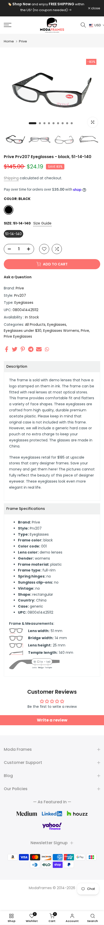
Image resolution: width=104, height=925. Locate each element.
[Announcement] (46, 7)
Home (9, 41)
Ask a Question (18, 277)
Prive (23, 41)
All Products (35, 324)
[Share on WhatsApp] (47, 349)
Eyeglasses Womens (61, 330)
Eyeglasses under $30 (22, 330)
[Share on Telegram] (31, 349)
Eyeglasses (23, 302)
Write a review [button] (52, 720)
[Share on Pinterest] (22, 349)
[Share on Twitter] (14, 349)
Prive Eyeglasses (18, 336)
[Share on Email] (39, 349)
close (95, 8)
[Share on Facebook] (6, 349)
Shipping (11, 178)
